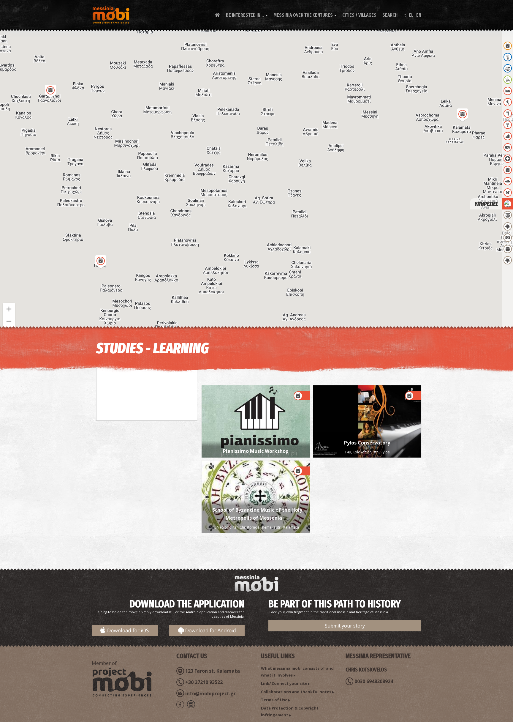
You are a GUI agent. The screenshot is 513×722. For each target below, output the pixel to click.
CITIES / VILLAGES (359, 15)
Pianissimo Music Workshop (256, 451)
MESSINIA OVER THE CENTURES (304, 15)
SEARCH (390, 15)
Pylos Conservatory (367, 442)
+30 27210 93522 (204, 682)
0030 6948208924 (373, 681)
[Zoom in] (9, 309)
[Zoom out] (9, 321)
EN (418, 15)
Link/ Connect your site (284, 683)
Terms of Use (274, 699)
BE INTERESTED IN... (246, 15)
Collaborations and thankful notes (296, 691)
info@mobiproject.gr (210, 693)
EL (411, 15)
